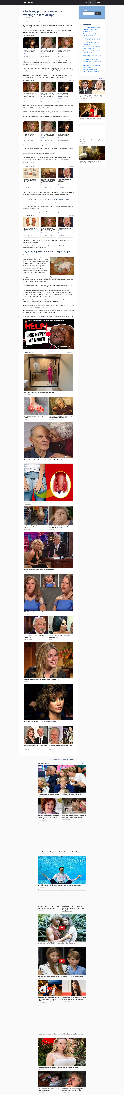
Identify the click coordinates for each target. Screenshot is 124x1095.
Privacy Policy (58, 759)
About (98, 2)
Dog (86, 2)
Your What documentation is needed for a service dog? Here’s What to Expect (92, 61)
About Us (71, 759)
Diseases (92, 2)
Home (80, 2)
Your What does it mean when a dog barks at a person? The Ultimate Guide (92, 29)
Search (85, 10)
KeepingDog (28, 2)
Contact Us (65, 759)
